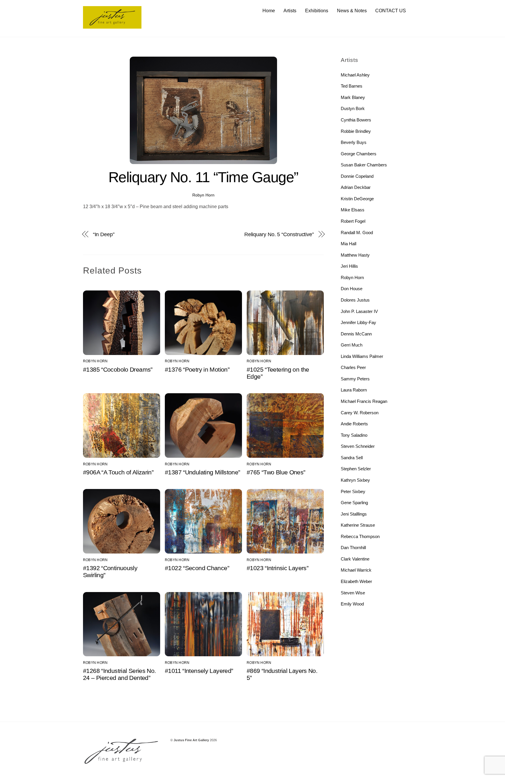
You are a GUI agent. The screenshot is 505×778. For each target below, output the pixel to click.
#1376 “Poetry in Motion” (197, 369)
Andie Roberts (354, 423)
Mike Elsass (352, 209)
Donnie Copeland (357, 176)
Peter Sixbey (353, 491)
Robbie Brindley (356, 131)
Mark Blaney (353, 97)
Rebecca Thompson (360, 536)
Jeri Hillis (349, 266)
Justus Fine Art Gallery (191, 740)
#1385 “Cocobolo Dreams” (118, 369)
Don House (351, 288)
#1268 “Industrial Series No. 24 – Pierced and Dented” (119, 674)
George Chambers (358, 153)
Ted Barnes (351, 85)
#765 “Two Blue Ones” (276, 472)
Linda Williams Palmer (362, 356)
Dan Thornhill (353, 547)
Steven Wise (353, 592)
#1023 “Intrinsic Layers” (277, 568)
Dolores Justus (355, 299)
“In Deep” (104, 234)
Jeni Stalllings (354, 513)
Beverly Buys (353, 142)
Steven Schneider (358, 446)
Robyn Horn (203, 195)
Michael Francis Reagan (364, 401)
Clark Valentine (355, 558)
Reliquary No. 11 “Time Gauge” (203, 177)
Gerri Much (351, 344)
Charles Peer (353, 367)
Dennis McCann (356, 333)
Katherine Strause (358, 525)
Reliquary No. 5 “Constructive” (279, 234)
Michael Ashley (355, 74)
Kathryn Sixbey (355, 480)
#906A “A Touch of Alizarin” (118, 472)
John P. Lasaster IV (359, 311)
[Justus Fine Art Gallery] (112, 25)
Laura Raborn (354, 389)
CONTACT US (390, 10)
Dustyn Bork (353, 108)
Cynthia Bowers (356, 119)
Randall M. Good (357, 232)
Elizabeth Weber (356, 581)
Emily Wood (352, 603)
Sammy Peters (355, 378)
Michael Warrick (356, 570)
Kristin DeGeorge (357, 198)
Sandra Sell (352, 457)
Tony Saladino (354, 435)
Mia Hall (348, 243)
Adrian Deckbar (356, 187)
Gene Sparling (354, 502)
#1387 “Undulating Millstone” (202, 472)
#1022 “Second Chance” (197, 568)
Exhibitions (316, 10)
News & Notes (352, 10)
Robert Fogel (353, 221)
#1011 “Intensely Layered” (199, 670)
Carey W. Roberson (359, 412)
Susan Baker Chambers (364, 164)
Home (268, 10)
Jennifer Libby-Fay (358, 322)
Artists (289, 10)
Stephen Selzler (356, 468)
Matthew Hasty (355, 255)
